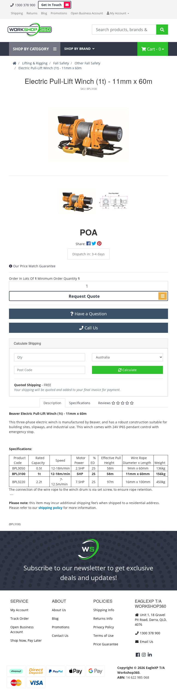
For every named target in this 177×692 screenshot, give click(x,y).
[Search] (162, 29)
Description (52, 403)
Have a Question (90, 313)
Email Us (146, 641)
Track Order (19, 618)
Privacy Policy (103, 627)
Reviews (105, 403)
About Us (59, 610)
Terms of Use (103, 635)
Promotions (59, 13)
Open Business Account (87, 13)
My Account (19, 610)
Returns (32, 13)
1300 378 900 (24, 5)
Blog (44, 13)
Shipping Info (103, 610)
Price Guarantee (105, 644)
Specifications (79, 403)
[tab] (52, 402)
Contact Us (60, 635)
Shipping (17, 13)
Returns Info (102, 618)
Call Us (90, 328)
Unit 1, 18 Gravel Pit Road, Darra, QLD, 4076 (151, 620)
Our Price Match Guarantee (34, 266)
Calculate (129, 370)
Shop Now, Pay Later (26, 640)
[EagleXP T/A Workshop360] (30, 29)
